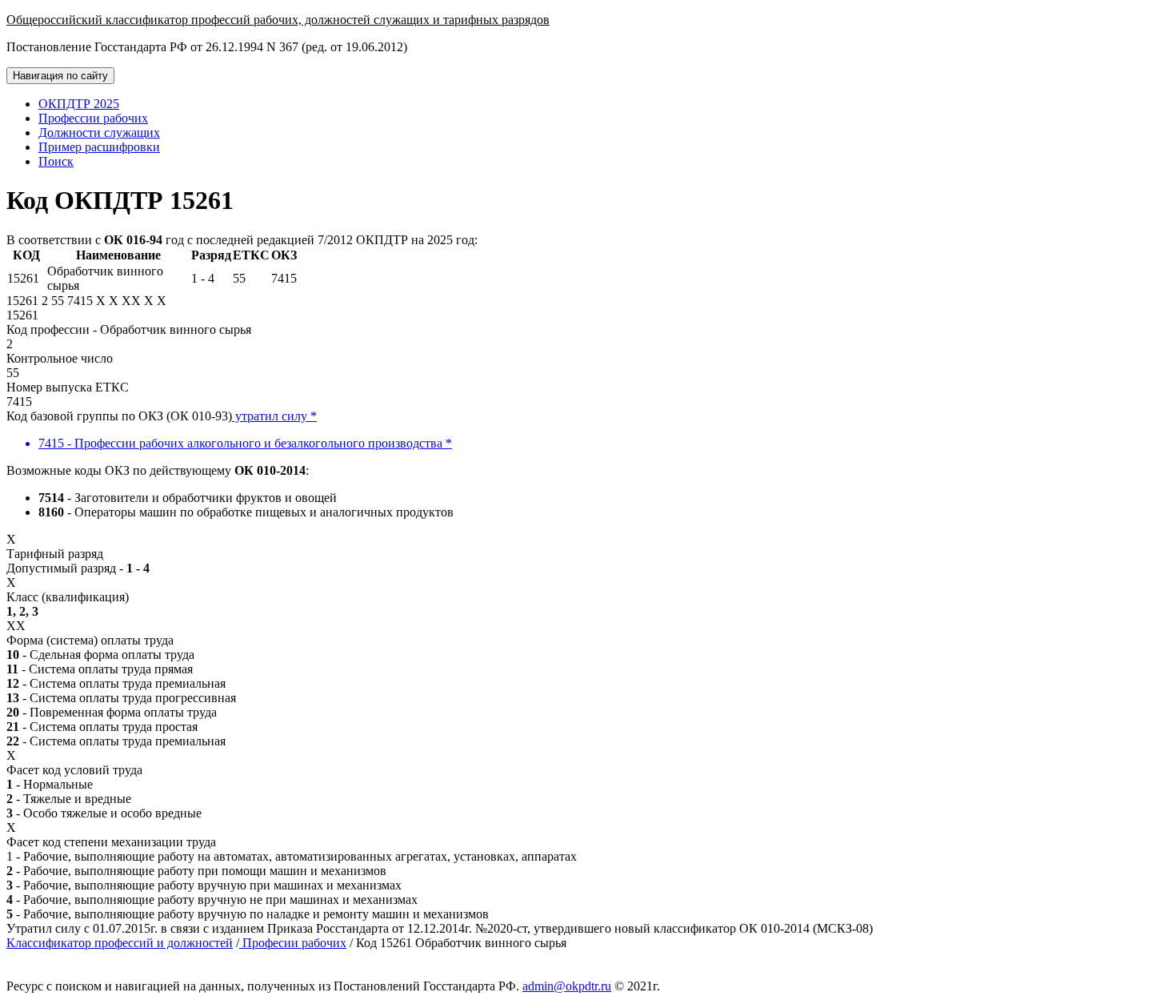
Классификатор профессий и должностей (119, 943)
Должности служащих (99, 132)
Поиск (56, 161)
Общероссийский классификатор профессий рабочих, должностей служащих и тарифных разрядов (278, 19)
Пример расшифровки (99, 147)
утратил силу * (274, 416)
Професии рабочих (292, 943)
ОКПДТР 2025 (78, 103)
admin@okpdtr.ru (566, 986)
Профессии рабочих (93, 118)
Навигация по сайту (60, 76)
